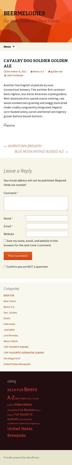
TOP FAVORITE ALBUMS (16, 347)
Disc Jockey (10, 312)
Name (8, 218)
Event (7, 318)
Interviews (9, 324)
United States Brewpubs (17, 364)
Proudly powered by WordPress (21, 457)
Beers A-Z (38, 71)
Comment (11, 193)
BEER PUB (9, 295)
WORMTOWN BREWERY (23, 145)
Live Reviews (11, 335)
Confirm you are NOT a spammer (27, 266)
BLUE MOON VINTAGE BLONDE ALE (41, 151)
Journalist (9, 329)
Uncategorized (12, 358)
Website (9, 234)
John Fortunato (15, 75)
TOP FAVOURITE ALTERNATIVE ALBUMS (24, 352)
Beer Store (10, 301)
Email (8, 226)
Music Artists (11, 341)
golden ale (56, 71)
